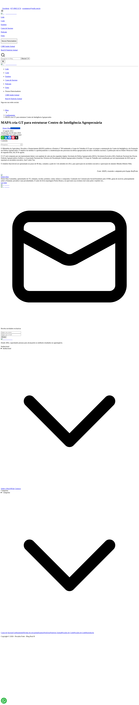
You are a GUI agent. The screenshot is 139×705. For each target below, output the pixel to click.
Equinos (41, 633)
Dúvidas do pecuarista (30, 633)
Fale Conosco (16, 489)
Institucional (7, 348)
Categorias (6, 492)
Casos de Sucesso (7, 633)
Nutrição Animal (56, 633)
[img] (4, 701)
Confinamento (18, 633)
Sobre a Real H (6, 489)
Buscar (24, 58)
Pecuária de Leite (80, 633)
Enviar (4, 337)
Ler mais (4, 183)
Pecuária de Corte (68, 633)
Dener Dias (5, 177)
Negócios (47, 633)
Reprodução (90, 633)
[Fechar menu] (3, 61)
